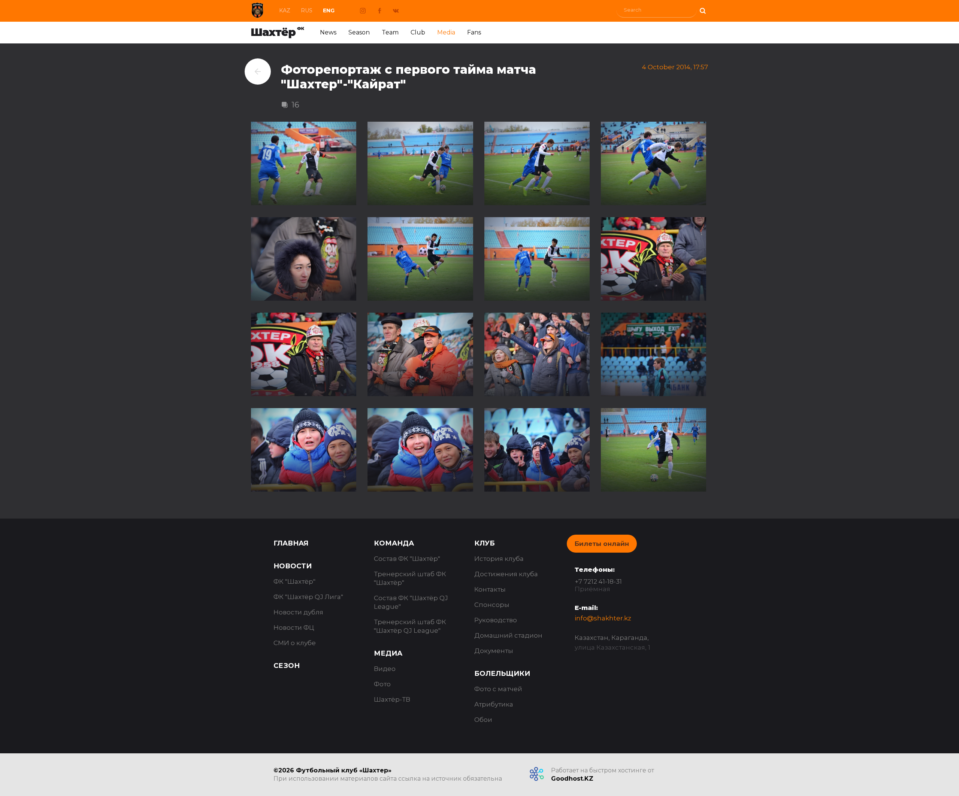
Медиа (388, 653)
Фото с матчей (498, 689)
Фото (382, 684)
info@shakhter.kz (603, 618)
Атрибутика (493, 704)
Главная (290, 543)
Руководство (495, 620)
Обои (483, 719)
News (328, 32)
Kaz (284, 10)
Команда (394, 543)
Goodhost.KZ (572, 778)
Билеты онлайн (602, 543)
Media (446, 32)
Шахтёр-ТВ (392, 699)
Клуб (484, 543)
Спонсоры (491, 604)
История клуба (499, 558)
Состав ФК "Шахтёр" (407, 558)
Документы (493, 650)
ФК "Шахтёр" (294, 581)
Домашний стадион (508, 635)
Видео (385, 668)
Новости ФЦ (293, 627)
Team (390, 32)
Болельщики (502, 673)
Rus (306, 10)
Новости (292, 566)
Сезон (286, 666)
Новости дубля (298, 612)
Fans (474, 32)
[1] (702, 9)
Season (359, 32)
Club (418, 32)
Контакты (490, 589)
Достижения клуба (506, 574)
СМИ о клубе (294, 643)
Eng (329, 10)
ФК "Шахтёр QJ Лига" (308, 597)
